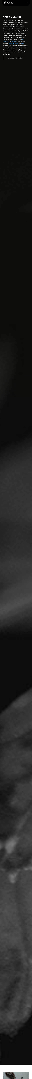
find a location (15, 58)
